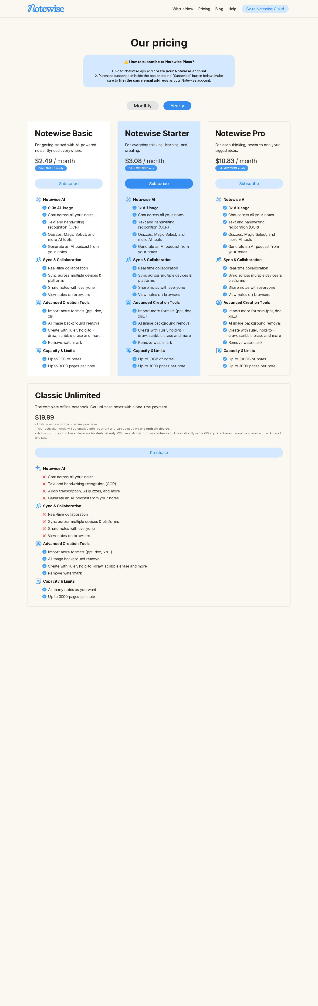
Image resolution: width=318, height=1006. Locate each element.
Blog (219, 9)
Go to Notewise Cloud (265, 9)
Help (232, 9)
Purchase (159, 452)
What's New (183, 9)
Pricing (204, 9)
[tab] (143, 105)
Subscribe (69, 183)
